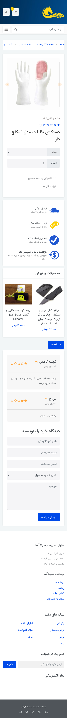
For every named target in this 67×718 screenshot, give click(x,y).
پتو (62, 644)
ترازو (61, 637)
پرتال (23, 707)
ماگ (30, 637)
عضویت (9, 664)
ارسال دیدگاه (48, 517)
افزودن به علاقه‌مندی (40, 178)
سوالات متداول (55, 599)
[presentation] (60, 84)
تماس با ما (58, 593)
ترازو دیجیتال (57, 630)
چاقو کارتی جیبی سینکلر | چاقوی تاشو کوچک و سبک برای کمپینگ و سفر (49, 317)
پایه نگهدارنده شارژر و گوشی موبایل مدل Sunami (18, 314)
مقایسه (47, 186)
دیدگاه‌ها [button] (56, 345)
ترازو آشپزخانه (25, 630)
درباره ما (59, 582)
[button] (15, 12)
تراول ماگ (27, 623)
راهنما (61, 588)
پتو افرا (60, 623)
